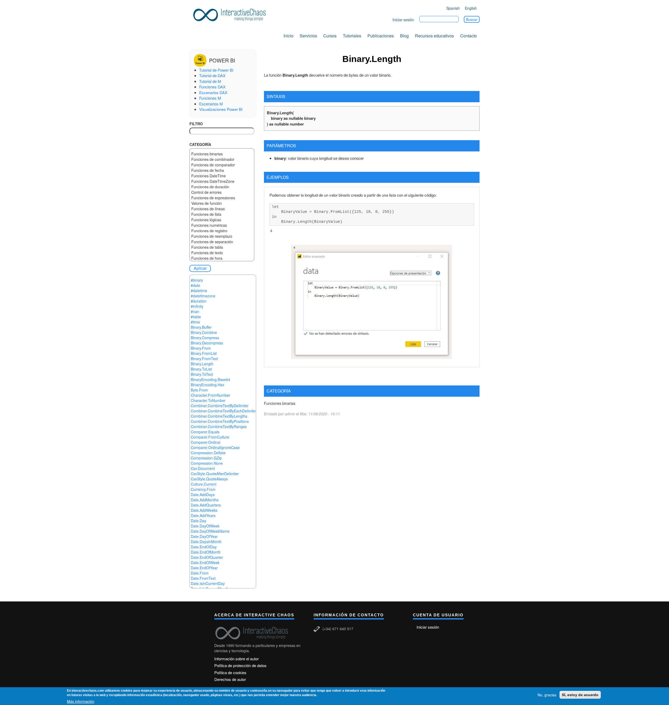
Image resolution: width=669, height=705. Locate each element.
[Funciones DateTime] (222, 176)
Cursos (330, 36)
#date (195, 285)
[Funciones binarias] (222, 154)
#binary (197, 280)
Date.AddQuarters (206, 505)
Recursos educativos (434, 36)
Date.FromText (203, 578)
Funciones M (210, 98)
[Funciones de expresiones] (222, 198)
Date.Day (198, 520)
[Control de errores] (222, 192)
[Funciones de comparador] (222, 165)
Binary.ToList (201, 369)
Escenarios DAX (213, 92)
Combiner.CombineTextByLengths (219, 416)
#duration (198, 301)
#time (195, 322)
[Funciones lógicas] (222, 220)
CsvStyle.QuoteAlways (209, 478)
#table (196, 316)
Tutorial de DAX (212, 75)
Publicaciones (380, 36)
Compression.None (207, 463)
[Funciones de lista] (222, 214)
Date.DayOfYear (204, 536)
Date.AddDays (203, 494)
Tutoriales (352, 36)
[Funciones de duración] (222, 187)
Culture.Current (203, 484)
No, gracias (547, 694)
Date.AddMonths (204, 499)
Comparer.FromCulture (210, 437)
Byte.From (199, 390)
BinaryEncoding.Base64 (210, 379)
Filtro (196, 123)
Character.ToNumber (208, 400)
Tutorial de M (210, 81)
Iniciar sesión (403, 19)
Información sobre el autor (236, 658)
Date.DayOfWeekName (210, 531)
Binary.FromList (204, 353)
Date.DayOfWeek (205, 525)
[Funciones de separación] (222, 242)
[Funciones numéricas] (222, 225)
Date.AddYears (203, 515)
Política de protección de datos (240, 665)
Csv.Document (203, 468)
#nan (195, 311)
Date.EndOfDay (204, 546)
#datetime (199, 290)
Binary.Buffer (201, 327)
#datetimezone (203, 295)
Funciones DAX (212, 86)
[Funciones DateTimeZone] (222, 181)
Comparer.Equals (205, 431)
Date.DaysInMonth (206, 541)
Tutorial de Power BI (216, 70)
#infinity (197, 306)
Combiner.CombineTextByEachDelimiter (224, 410)
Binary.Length (202, 363)
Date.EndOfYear (204, 567)
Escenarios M (211, 103)
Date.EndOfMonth (206, 552)
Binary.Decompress (207, 342)
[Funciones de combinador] (222, 159)
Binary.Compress (205, 337)
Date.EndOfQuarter (207, 557)
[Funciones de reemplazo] (222, 236)
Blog (404, 36)
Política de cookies (230, 672)
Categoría (200, 144)
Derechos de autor (230, 679)
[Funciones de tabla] (222, 247)
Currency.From (203, 489)
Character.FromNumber (210, 395)
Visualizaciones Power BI (221, 109)
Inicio (288, 36)
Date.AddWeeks (204, 510)
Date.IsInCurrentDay (208, 583)
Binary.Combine (204, 332)
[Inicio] (231, 14)
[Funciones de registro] (222, 231)
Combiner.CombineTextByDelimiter (220, 405)
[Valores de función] (222, 203)
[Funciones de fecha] (222, 170)
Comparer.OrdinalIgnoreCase (215, 447)
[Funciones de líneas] (222, 209)
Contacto (468, 36)
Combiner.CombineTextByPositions (220, 421)
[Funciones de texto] (222, 252)
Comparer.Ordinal (205, 442)
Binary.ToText (202, 374)
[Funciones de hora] (222, 258)
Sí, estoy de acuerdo (580, 695)
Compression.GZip (206, 457)
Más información (80, 701)
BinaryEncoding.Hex (207, 384)
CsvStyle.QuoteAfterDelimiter (215, 473)
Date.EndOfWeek (205, 562)
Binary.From (201, 348)
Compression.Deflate (208, 452)
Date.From (200, 573)
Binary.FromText (204, 358)
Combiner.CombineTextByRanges (219, 426)
